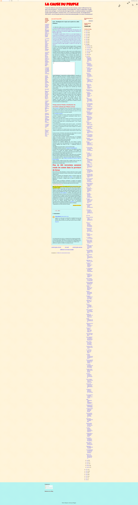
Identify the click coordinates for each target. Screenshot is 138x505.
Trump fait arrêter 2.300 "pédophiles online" (89, 275)
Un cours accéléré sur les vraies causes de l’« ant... (89, 154)
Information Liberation (58, 113)
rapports (57, 108)
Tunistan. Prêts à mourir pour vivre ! (89, 347)
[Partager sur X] (57, 210)
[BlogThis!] (56, 210)
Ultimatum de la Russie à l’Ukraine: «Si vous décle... (89, 325)
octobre (88, 49)
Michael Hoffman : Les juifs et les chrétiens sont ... (89, 143)
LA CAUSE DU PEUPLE (61, 5)
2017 (87, 469)
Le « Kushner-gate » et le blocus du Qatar (89, 351)
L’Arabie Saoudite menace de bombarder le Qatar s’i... (89, 429)
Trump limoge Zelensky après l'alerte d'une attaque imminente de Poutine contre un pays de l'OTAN (47, 81)
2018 (87, 44)
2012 (87, 477)
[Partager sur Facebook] (58, 210)
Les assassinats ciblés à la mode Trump (89, 127)
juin (87, 56)
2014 (87, 474)
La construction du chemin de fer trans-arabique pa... (89, 105)
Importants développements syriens (89, 447)
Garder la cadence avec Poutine (89, 234)
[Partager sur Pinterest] (59, 210)
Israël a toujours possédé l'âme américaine (89, 283)
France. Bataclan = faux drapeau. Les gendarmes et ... (89, 219)
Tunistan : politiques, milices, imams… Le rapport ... (89, 94)
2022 (87, 37)
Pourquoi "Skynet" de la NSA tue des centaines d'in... (89, 200)
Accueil (67, 247)
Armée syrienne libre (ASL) (75, 186)
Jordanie (72, 201)
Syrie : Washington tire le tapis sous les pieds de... (89, 100)
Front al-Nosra (63, 192)
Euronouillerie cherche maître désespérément (89, 206)
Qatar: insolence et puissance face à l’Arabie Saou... (89, 311)
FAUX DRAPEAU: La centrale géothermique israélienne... (89, 338)
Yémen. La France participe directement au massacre (89, 224)
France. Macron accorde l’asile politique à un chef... (89, 252)
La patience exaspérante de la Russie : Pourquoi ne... (89, 439)
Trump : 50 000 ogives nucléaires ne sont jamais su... (89, 166)
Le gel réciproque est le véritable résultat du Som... (89, 246)
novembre (89, 47)
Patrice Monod (58, 216)
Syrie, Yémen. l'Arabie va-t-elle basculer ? (89, 443)
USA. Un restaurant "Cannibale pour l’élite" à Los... (89, 306)
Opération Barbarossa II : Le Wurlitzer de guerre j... (89, 113)
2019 (87, 42)
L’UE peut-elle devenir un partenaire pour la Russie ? (89, 230)
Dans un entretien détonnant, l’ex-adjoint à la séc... (89, 75)
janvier (88, 467)
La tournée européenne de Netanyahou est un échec (89, 366)
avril (88, 462)
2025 (87, 32)
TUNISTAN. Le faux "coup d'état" (89, 301)
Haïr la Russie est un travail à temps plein (89, 279)
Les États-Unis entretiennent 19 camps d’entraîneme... (89, 149)
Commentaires (49, 488)
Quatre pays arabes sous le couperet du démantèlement (89, 385)
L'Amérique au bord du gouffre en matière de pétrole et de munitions (47, 70)
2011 (87, 479)
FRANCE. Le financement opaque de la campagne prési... (89, 118)
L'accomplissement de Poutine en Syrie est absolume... (89, 451)
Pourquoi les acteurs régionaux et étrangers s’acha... (89, 264)
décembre (89, 45)
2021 (87, 39)
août (88, 52)
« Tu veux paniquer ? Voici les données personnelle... (89, 195)
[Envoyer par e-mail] (55, 210)
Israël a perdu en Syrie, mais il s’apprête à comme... (89, 185)
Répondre (57, 221)
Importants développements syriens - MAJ (89, 420)
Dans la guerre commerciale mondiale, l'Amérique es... (89, 415)
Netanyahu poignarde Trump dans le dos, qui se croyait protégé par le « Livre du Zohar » (47, 94)
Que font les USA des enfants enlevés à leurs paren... (89, 180)
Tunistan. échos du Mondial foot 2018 (89, 109)
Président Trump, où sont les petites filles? (89, 131)
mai (87, 460)
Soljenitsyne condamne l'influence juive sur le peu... (89, 59)
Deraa (71, 176)
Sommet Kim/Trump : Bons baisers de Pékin (89, 293)
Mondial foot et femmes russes (89, 90)
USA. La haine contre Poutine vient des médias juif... (89, 381)
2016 (87, 471)
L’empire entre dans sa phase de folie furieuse (89, 371)
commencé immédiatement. (71, 148)
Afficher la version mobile (67, 249)
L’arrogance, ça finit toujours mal (47, 126)
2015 (87, 472)
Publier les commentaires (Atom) (63, 252)
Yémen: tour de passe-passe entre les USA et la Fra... (89, 241)
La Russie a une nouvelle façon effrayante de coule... (89, 175)
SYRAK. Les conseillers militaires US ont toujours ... (89, 64)
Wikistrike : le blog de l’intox (89, 261)
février (88, 465)
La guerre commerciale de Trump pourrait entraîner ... (89, 69)
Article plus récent (56, 247)
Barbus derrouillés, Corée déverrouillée (89, 123)
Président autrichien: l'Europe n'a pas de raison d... (89, 375)
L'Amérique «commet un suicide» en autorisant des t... (89, 211)
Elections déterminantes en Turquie (89, 139)
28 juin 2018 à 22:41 (65, 216)
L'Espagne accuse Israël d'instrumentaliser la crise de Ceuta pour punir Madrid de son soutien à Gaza (47, 106)
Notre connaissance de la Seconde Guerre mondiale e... (89, 160)
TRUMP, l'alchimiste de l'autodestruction (89, 320)
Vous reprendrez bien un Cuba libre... (89, 334)
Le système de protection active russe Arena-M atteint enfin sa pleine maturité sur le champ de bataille (47, 44)
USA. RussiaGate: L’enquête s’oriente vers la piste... (89, 396)
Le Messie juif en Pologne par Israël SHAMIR (89, 406)
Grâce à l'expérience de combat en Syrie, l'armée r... (89, 80)
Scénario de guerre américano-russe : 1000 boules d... (89, 330)
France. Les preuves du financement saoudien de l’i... (89, 456)
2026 (87, 30)
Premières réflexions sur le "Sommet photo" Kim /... (89, 297)
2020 (87, 41)
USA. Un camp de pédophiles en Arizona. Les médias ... (89, 361)
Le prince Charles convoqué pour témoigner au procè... (89, 356)
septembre (89, 51)
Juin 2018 (88, 215)
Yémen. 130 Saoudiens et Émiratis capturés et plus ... (89, 189)
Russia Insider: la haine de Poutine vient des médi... (89, 425)
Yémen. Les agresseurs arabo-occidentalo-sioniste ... (89, 86)
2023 (87, 35)
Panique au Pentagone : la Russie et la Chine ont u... (89, 316)
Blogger (74, 502)
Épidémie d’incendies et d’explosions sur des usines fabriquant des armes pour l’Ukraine (47, 118)
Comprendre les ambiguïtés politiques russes (89, 435)
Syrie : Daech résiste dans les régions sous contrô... (89, 343)
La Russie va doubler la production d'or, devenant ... (89, 391)
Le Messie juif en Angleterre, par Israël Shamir (89, 410)
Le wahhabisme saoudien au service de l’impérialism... (89, 270)
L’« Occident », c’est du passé (89, 238)
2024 (87, 34)
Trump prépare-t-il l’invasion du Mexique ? (89, 135)
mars (88, 463)
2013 (87, 476)
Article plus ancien (77, 247)
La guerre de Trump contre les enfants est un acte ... (89, 171)
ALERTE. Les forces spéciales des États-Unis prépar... (89, 287)
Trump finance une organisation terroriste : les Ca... (89, 256)
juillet (88, 54)
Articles (47, 486)
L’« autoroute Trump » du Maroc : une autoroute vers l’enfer (47, 132)
